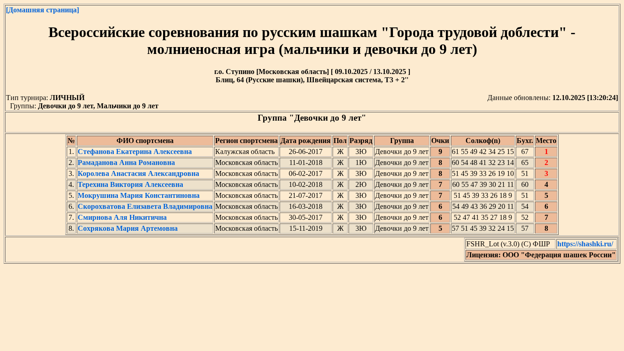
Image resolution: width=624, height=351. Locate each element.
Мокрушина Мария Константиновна (139, 195)
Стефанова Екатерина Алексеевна (135, 151)
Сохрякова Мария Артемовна (128, 228)
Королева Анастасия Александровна (138, 173)
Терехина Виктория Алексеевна (130, 184)
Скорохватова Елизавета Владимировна (145, 206)
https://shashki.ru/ (585, 244)
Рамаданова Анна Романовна (126, 162)
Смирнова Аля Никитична (122, 217)
